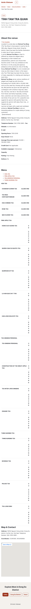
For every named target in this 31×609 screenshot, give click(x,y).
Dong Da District (16, 6)
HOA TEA (7, 174)
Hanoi (8, 6)
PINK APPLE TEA (9, 176)
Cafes (23, 6)
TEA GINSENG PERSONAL (12, 178)
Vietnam (3, 6)
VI (16, 2)
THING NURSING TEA (10, 180)
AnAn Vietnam (7, 2)
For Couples (6, 42)
